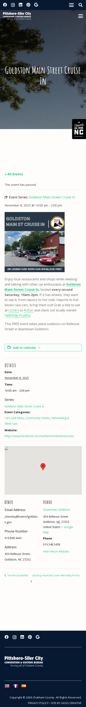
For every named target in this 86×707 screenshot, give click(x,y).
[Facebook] (5, 5)
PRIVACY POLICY (38, 703)
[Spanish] (25, 687)
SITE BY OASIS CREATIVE (66, 703)
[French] (17, 687)
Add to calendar (24, 347)
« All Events (14, 174)
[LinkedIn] (20, 5)
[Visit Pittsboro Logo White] (26, 661)
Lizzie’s (13, 310)
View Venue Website (56, 551)
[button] (71, 5)
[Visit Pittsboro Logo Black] (17, 16)
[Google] (36, 5)
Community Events (37, 418)
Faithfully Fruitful (17, 315)
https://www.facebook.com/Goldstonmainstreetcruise (39, 436)
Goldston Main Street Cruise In (24, 406)
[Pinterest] (28, 5)
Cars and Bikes (14, 418)
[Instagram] (13, 5)
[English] (9, 687)
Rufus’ (28, 310)
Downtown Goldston (56, 509)
